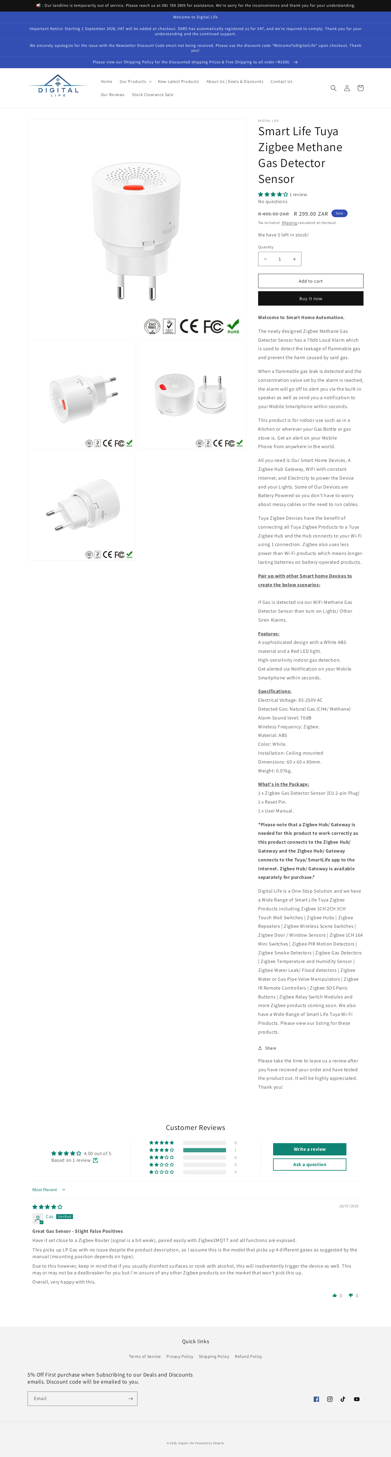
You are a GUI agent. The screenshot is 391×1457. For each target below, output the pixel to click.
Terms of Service (145, 1356)
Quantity (265, 247)
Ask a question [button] (309, 1164)
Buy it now (311, 298)
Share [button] (270, 1048)
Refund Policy (248, 1356)
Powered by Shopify (210, 1443)
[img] (47, 1207)
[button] (135, 81)
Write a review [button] (310, 1149)
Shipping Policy (214, 1356)
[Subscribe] (130, 1399)
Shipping (289, 222)
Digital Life (186, 1443)
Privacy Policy (179, 1356)
